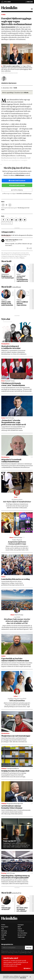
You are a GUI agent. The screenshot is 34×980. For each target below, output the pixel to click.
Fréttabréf (21, 931)
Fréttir (3, 14)
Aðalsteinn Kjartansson (8, 83)
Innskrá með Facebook (17, 180)
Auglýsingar (21, 937)
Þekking (3, 935)
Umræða (4, 933)
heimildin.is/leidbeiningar (24, 193)
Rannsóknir (4, 927)
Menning (4, 931)
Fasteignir (21, 925)
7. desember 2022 (10, 241)
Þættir (3, 939)
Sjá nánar (23, 977)
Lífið (2, 937)
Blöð (19, 927)
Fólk (2, 929)
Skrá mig (28, 947)
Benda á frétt (22, 935)
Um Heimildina (22, 933)
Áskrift (20, 929)
